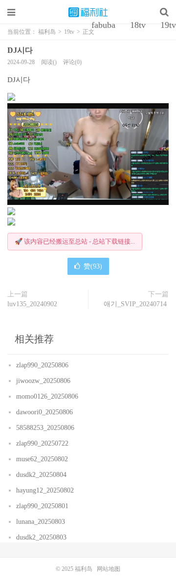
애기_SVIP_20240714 (136, 304)
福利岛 (88, 12)
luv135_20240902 (33, 304)
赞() (93, 266)
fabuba (103, 25)
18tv (138, 25)
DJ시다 (21, 50)
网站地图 (108, 568)
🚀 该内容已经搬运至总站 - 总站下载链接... (75, 241)
